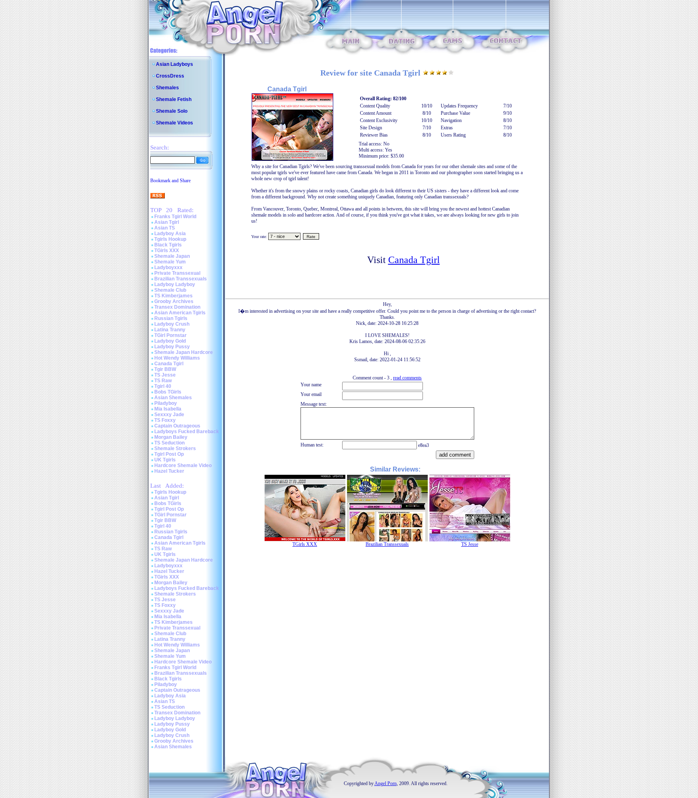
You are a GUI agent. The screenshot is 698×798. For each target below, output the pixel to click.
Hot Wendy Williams (177, 358)
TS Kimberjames (173, 296)
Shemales (167, 88)
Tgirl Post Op (169, 454)
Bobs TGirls (167, 392)
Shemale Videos (174, 123)
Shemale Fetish (173, 99)
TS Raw (163, 380)
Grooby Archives (173, 301)
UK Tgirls (165, 460)
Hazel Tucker (169, 471)
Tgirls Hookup (170, 239)
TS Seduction (169, 443)
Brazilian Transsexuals (180, 279)
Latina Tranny (169, 330)
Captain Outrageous (177, 426)
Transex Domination (177, 307)
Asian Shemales (173, 397)
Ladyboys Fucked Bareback (186, 431)
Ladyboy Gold (170, 341)
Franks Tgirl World (175, 216)
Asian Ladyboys (174, 64)
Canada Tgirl (168, 363)
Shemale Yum (170, 262)
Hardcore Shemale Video (183, 465)
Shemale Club (170, 290)
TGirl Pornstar (170, 335)
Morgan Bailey (170, 437)
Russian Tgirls (170, 318)
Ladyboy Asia (170, 233)
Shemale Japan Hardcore (183, 352)
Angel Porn (385, 783)
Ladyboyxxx (168, 267)
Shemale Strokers (175, 448)
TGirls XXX (166, 250)
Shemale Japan (172, 256)
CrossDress (170, 76)
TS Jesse (165, 375)
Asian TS (164, 228)
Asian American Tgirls (180, 313)
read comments (407, 378)
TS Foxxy (165, 420)
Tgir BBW (165, 369)
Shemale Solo (171, 111)
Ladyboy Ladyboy (174, 284)
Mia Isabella (167, 409)
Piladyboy (165, 403)
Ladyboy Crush (171, 324)
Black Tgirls (168, 245)
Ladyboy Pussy (172, 347)
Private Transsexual (177, 273)
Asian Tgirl (166, 222)
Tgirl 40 (162, 386)
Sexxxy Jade (169, 414)
